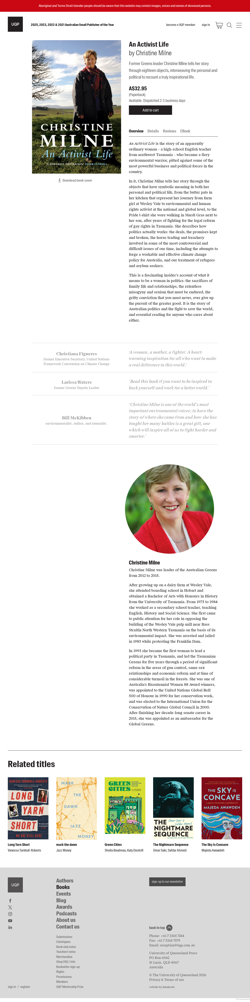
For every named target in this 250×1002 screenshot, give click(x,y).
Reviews (169, 131)
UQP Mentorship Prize (69, 987)
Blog (61, 900)
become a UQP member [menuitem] (180, 25)
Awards (64, 906)
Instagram (10, 914)
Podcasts (66, 913)
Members (62, 981)
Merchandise (64, 957)
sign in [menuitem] (206, 25)
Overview (136, 131)
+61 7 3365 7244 (172, 936)
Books (63, 887)
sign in (12, 987)
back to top (157, 927)
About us (66, 920)
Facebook (10, 900)
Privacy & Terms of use (166, 980)
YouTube (10, 920)
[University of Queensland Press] (15, 24)
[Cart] (219, 25)
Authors (64, 880)
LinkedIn (10, 927)
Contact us (67, 926)
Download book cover (77, 180)
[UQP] (15, 884)
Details (153, 131)
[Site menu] (239, 25)
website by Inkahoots (162, 987)
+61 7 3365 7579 (168, 941)
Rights (60, 971)
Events (63, 893)
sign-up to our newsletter (167, 881)
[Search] (229, 25)
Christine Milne (144, 562)
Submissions (64, 937)
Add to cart (151, 110)
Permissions (64, 977)
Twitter (10, 907)
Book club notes (66, 947)
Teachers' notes (66, 951)
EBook (185, 131)
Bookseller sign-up (68, 967)
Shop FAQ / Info (65, 961)
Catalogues (63, 941)
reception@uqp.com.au (177, 945)
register (25, 987)
